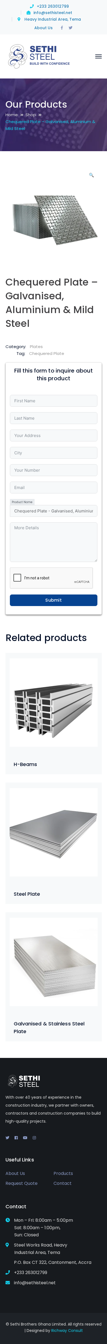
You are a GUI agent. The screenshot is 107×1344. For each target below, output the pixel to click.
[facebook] (16, 1138)
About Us (43, 28)
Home (11, 115)
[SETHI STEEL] (39, 56)
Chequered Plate (46, 353)
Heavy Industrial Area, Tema (52, 19)
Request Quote (21, 1183)
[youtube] (25, 1138)
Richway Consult (67, 1330)
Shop (31, 115)
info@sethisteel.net (52, 12)
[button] (91, 177)
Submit (53, 600)
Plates (36, 346)
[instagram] (34, 1138)
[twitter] (7, 1138)
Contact (63, 1183)
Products (63, 1173)
